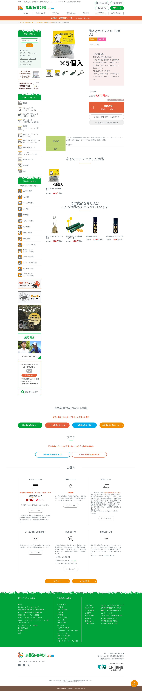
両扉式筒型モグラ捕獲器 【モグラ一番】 (74, 237)
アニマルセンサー (25, 64)
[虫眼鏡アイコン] (37, 40)
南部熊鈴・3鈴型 (91, 236)
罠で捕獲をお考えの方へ (109, 618)
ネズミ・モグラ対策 (63, 636)
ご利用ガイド (89, 605)
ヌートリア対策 (62, 633)
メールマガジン (90, 623)
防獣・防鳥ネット (23, 623)
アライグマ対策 (62, 609)
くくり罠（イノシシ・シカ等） (28, 625)
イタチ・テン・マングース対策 (67, 630)
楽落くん (22, 53)
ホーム (22, 22)
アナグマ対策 (61, 623)
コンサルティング (106, 613)
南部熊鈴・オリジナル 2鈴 (114, 236)
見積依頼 (88, 618)
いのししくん (24, 58)
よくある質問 (89, 610)
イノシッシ (29, 56)
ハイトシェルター (31, 53)
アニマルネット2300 (26, 61)
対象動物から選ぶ (29, 22)
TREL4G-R (32, 58)
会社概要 (88, 613)
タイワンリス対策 (63, 628)
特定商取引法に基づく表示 (109, 621)
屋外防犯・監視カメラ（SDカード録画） (31, 609)
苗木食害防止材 (23, 628)
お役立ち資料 (89, 615)
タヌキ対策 (61, 620)
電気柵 (20, 604)
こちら (74, 560)
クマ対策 (60, 615)
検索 (29, 45)
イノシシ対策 (61, 604)
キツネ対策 (61, 625)
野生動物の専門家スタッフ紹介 (111, 608)
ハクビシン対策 (62, 617)
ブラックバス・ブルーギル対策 (67, 641)
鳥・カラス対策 (62, 638)
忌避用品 (21, 630)
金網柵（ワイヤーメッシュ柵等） (29, 615)
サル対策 (60, 612)
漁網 (19, 633)
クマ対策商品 (39, 22)
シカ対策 (60, 607)
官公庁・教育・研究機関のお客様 (111, 615)
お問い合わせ (89, 621)
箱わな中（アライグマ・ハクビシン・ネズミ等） (34, 620)
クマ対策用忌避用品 (49, 22)
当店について (89, 608)
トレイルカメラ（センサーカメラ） (29, 607)
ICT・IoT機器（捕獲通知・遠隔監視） (30, 612)
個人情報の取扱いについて (109, 623)
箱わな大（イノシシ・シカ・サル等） (30, 617)
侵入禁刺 (22, 56)
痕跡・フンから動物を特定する (111, 610)
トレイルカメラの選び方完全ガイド (112, 605)
